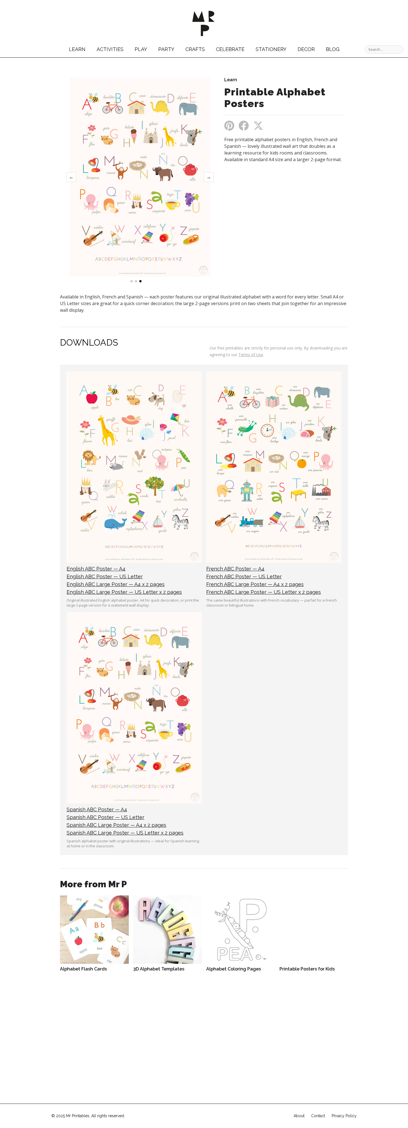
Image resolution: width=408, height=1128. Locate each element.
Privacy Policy (344, 1116)
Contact (318, 1116)
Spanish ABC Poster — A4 (97, 809)
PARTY (166, 49)
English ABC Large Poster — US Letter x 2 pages (124, 592)
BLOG (332, 49)
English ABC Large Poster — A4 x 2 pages (116, 584)
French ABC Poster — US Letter (244, 576)
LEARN (77, 49)
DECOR (306, 49)
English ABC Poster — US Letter (105, 576)
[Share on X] (258, 126)
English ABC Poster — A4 (96, 569)
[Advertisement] (271, 208)
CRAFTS (195, 49)
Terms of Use (250, 354)
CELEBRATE (230, 49)
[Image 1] (131, 281)
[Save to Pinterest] (229, 126)
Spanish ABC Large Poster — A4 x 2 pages (116, 825)
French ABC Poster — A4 (235, 569)
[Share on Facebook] (244, 126)
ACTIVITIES (110, 49)
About (299, 1116)
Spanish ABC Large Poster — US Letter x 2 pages (125, 833)
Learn (230, 79)
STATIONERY (271, 49)
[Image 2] (136, 281)
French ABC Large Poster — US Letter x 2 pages (263, 592)
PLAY (141, 49)
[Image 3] (140, 281)
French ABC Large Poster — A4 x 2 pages (255, 584)
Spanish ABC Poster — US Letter (105, 817)
